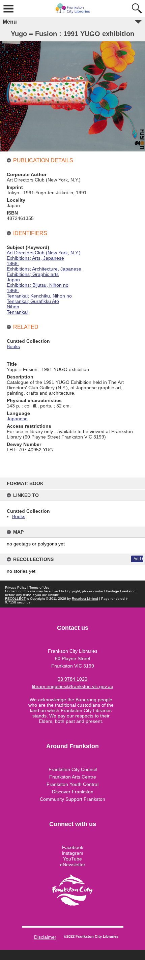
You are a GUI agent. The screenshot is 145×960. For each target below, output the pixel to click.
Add (137, 559)
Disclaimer (45, 937)
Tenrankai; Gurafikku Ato (33, 301)
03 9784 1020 (72, 679)
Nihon (13, 306)
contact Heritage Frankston (114, 591)
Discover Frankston (72, 791)
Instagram (72, 853)
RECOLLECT (15, 598)
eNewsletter (72, 864)
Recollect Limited (85, 598)
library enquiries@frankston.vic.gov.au (72, 686)
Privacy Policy (15, 587)
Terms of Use (39, 587)
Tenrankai (17, 312)
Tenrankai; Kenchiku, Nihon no (39, 296)
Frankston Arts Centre (72, 777)
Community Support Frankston (72, 799)
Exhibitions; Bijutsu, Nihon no (37, 285)
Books (18, 516)
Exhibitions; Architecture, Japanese (44, 269)
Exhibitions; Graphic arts (33, 274)
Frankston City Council (73, 769)
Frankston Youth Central (72, 784)
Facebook (72, 847)
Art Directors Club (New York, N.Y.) (44, 252)
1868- (13, 263)
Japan (13, 279)
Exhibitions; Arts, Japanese (35, 258)
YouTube (72, 859)
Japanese (17, 418)
